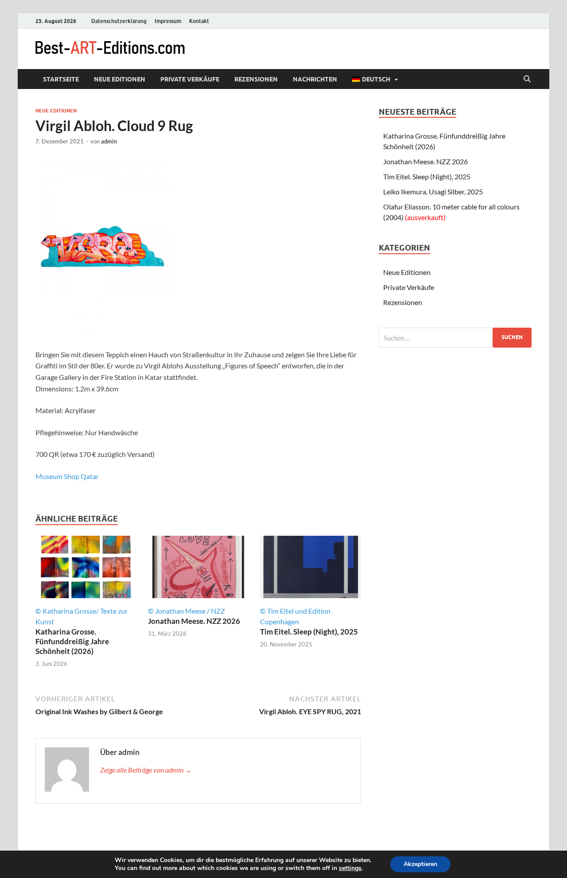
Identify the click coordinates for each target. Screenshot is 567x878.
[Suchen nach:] (455, 338)
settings (350, 868)
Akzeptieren (420, 864)
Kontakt (199, 21)
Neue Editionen (119, 79)
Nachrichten (315, 79)
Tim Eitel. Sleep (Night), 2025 (309, 631)
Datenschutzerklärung (119, 21)
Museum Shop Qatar (67, 476)
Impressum (168, 21)
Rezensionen (256, 79)
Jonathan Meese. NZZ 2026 (194, 621)
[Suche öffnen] (527, 79)
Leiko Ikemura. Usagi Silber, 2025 (433, 191)
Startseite (61, 79)
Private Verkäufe (189, 79)
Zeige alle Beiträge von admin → (146, 770)
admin (109, 141)
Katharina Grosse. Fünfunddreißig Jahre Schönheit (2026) (72, 641)
